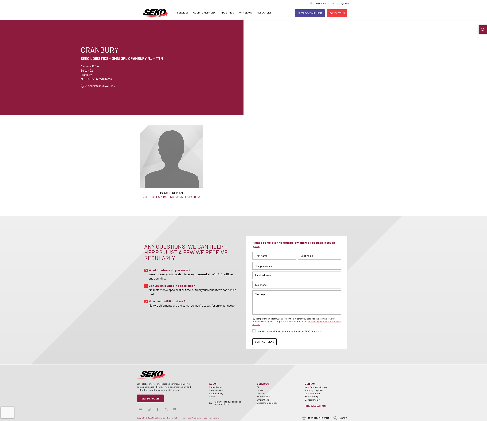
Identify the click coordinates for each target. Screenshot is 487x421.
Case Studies (216, 390)
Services (183, 12)
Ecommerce (263, 396)
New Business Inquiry (316, 387)
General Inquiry (313, 399)
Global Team (215, 387)
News (212, 396)
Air (258, 387)
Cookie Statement (211, 418)
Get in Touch (150, 398)
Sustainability (216, 393)
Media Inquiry (311, 396)
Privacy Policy (173, 418)
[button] (483, 29)
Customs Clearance (267, 402)
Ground (261, 393)
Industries (227, 12)
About (213, 383)
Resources (264, 12)
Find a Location (315, 405)
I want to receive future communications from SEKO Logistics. (289, 331)
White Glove (263, 399)
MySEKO (343, 418)
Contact (311, 383)
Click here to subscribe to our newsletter (227, 402)
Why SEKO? (245, 12)
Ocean (260, 390)
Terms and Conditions (191, 418)
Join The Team (312, 393)
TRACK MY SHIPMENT (318, 418)
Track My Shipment (314, 390)
